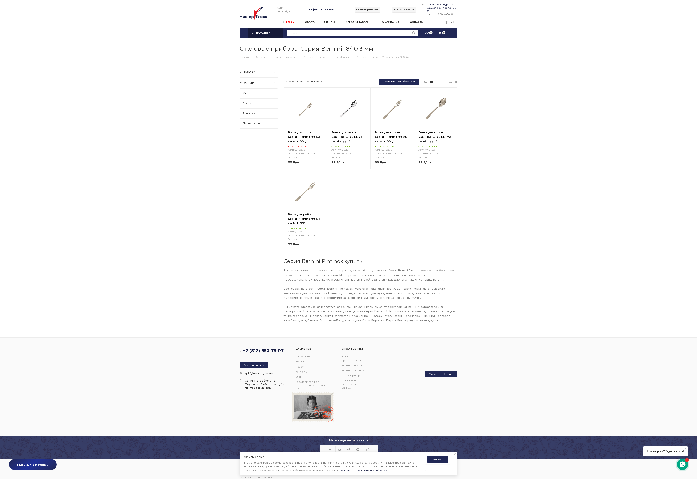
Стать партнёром (352, 375)
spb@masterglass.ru (259, 373)
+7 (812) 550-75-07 (322, 9)
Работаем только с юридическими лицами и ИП (310, 385)
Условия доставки (353, 370)
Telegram (348, 450)
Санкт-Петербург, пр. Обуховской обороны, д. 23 (442, 8)
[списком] (450, 82)
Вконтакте (330, 450)
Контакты (301, 371)
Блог (298, 376)
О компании (302, 356)
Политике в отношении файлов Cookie (363, 469)
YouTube (358, 450)
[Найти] (414, 33)
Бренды (300, 361)
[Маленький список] (425, 82)
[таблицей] (456, 82)
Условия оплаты (352, 365)
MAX (339, 450)
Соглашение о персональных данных (351, 384)
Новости (300, 366)
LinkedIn (367, 450)
